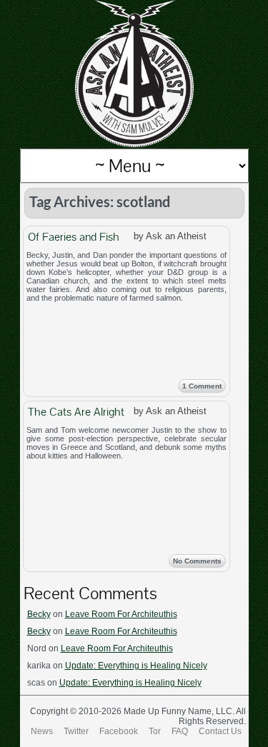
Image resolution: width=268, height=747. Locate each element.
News (42, 731)
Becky (39, 614)
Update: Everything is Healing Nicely (136, 666)
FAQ (180, 731)
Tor (155, 731)
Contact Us (220, 731)
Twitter (76, 731)
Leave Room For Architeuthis (121, 614)
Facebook (118, 731)
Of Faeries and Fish (73, 236)
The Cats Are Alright (76, 411)
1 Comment (202, 386)
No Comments (197, 561)
